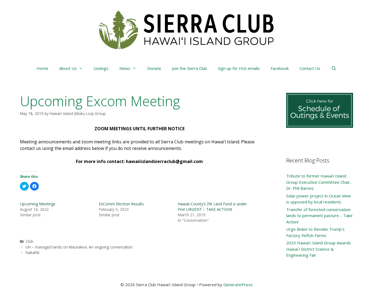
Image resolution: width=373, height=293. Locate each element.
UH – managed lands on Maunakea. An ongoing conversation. (79, 247)
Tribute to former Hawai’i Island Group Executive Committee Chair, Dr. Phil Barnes (318, 182)
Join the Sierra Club (189, 68)
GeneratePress (238, 284)
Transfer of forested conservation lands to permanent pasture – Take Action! (319, 215)
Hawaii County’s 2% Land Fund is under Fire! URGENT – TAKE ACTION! (212, 206)
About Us (68, 68)
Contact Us (310, 68)
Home (42, 68)
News (124, 68)
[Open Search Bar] (334, 68)
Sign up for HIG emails (239, 68)
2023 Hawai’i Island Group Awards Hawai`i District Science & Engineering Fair (318, 249)
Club (29, 241)
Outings (101, 68)
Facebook (280, 68)
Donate (154, 68)
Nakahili (32, 252)
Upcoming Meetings (37, 203)
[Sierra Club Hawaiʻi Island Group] (186, 29)
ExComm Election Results (121, 203)
